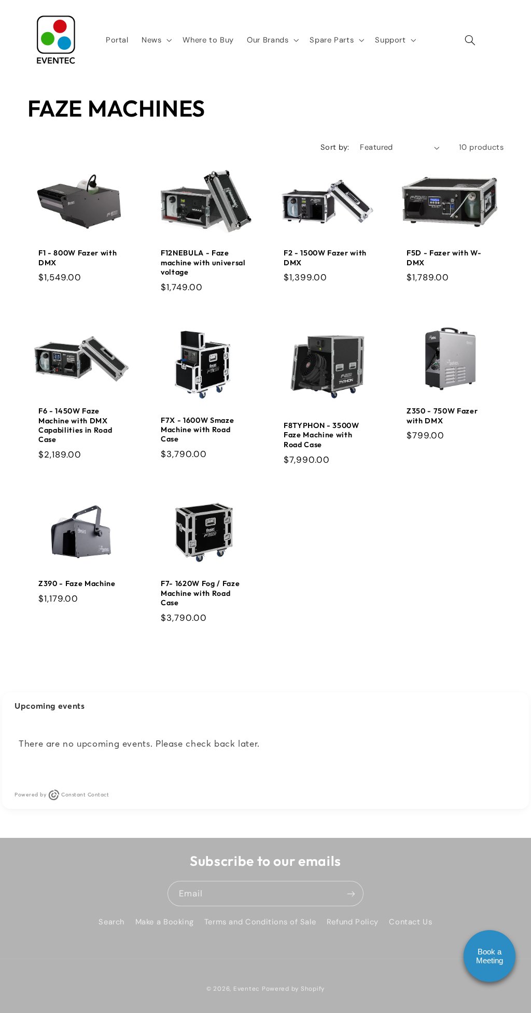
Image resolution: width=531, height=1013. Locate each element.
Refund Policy (353, 922)
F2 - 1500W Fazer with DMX (325, 257)
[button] (155, 39)
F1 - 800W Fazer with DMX (77, 257)
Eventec (246, 989)
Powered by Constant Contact (62, 794)
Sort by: (334, 147)
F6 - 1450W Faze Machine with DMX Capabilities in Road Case (75, 425)
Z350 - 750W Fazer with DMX (442, 415)
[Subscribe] (351, 893)
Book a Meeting (489, 956)
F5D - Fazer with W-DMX (444, 257)
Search (111, 922)
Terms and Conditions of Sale (260, 922)
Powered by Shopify (293, 989)
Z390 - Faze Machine (77, 583)
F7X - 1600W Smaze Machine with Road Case (197, 430)
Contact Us (410, 922)
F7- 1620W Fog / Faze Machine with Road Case (200, 593)
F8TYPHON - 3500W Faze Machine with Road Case (321, 435)
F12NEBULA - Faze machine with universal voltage (203, 262)
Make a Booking (164, 922)
